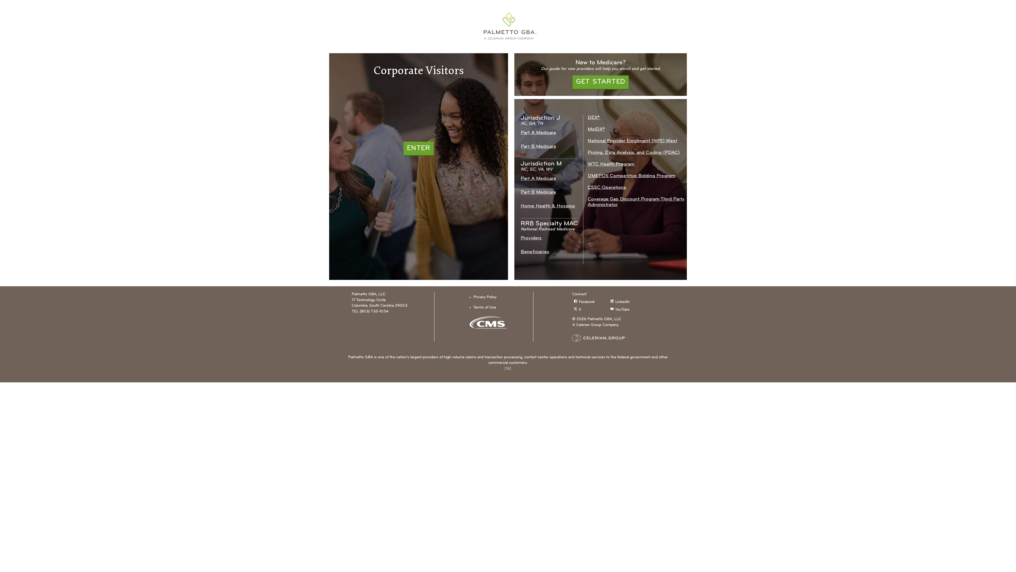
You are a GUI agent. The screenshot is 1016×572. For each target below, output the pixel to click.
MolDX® (596, 129)
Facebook (587, 302)
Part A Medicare (538, 132)
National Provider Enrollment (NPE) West (632, 141)
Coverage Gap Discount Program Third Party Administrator (636, 202)
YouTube (622, 310)
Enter (418, 148)
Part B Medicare (538, 146)
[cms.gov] (489, 322)
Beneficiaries (535, 251)
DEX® (594, 117)
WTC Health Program (611, 164)
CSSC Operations (607, 187)
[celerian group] (608, 338)
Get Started (600, 82)
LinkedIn (622, 302)
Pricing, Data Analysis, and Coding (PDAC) (634, 152)
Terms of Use (484, 308)
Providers (531, 238)
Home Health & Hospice (548, 206)
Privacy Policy (485, 297)
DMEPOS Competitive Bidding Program (631, 175)
